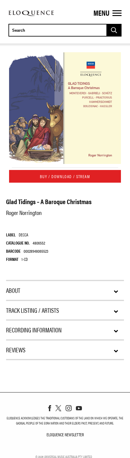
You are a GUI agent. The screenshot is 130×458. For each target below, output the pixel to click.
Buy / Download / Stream (65, 176)
